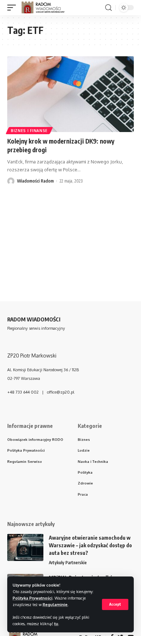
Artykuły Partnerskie (68, 562)
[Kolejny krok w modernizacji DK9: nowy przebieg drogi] (70, 94)
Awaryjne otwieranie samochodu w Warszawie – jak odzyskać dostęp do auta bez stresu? (90, 545)
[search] (108, 7)
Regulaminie (55, 604)
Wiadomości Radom (35, 181)
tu (56, 623)
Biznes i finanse (29, 130)
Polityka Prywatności (32, 598)
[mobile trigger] (13, 7)
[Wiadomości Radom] (46, 7)
